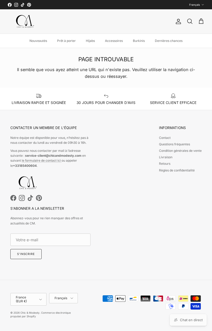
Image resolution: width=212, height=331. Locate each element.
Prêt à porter (66, 41)
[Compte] (177, 21)
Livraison (165, 157)
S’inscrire (26, 254)
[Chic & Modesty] (26, 21)
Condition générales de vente (180, 151)
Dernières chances (169, 41)
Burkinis (139, 41)
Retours (164, 164)
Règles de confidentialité (177, 170)
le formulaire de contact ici (42, 160)
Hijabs (90, 41)
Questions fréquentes (174, 144)
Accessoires (114, 41)
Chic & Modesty (30, 312)
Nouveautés (38, 41)
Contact (165, 138)
